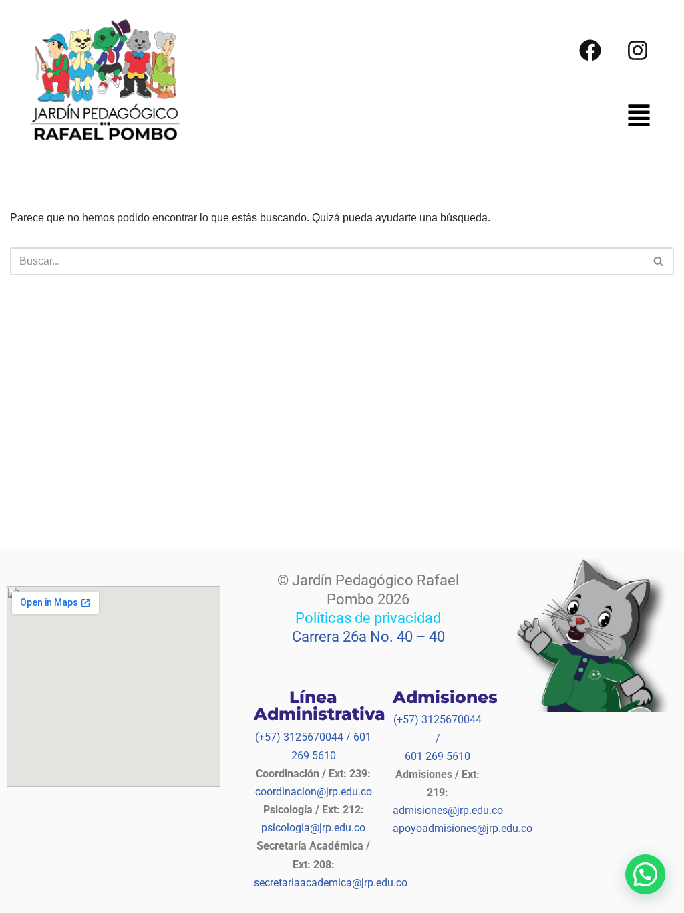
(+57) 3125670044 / (303, 737)
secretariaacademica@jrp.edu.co (330, 882)
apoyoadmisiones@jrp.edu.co (462, 828)
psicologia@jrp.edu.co (313, 827)
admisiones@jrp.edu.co (448, 810)
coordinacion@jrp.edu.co (313, 791)
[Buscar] (659, 261)
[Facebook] (590, 50)
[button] (639, 117)
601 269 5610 (437, 756)
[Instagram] (638, 50)
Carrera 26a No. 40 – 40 (368, 636)
